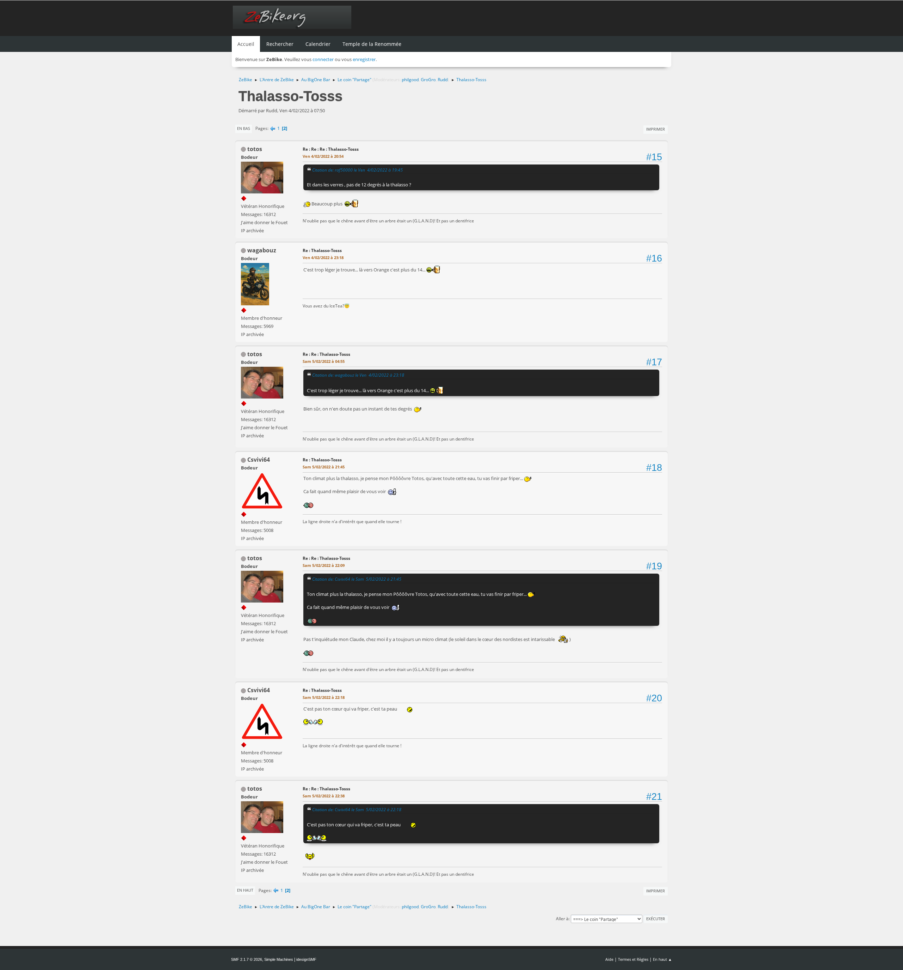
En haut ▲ (662, 959)
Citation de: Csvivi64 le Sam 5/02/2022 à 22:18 (356, 809)
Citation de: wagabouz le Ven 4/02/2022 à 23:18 (358, 375)
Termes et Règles (633, 959)
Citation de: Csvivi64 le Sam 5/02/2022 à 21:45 (356, 579)
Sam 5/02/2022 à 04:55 (324, 361)
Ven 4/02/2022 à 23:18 (323, 257)
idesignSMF (306, 959)
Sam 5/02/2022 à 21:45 (324, 466)
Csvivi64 (258, 459)
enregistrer (364, 59)
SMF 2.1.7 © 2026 (246, 959)
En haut (245, 890)
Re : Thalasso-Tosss (322, 250)
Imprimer (655, 129)
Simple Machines (278, 959)
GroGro (428, 80)
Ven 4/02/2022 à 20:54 (323, 156)
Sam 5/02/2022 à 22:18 (324, 697)
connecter (323, 59)
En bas (243, 128)
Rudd (443, 80)
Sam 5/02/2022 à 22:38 (324, 795)
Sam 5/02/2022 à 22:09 (324, 565)
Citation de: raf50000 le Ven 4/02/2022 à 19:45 (357, 170)
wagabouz (261, 250)
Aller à (562, 919)
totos (254, 149)
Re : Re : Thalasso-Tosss (326, 354)
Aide (609, 959)
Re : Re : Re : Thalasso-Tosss (331, 149)
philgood (410, 80)
